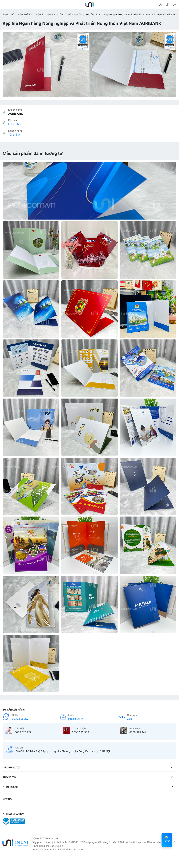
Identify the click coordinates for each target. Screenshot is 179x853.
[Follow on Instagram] (13, 806)
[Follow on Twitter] (27, 806)
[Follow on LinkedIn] (41, 806)
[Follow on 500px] (61, 806)
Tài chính (14, 134)
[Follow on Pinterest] (34, 806)
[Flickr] (54, 806)
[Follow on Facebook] (6, 806)
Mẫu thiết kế (25, 14)
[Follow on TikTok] (20, 806)
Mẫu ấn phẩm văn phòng (50, 14)
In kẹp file (14, 124)
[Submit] (172, 5)
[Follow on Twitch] (68, 806)
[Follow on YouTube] (48, 806)
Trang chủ (8, 14)
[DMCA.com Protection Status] (36, 820)
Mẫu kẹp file (75, 14)
